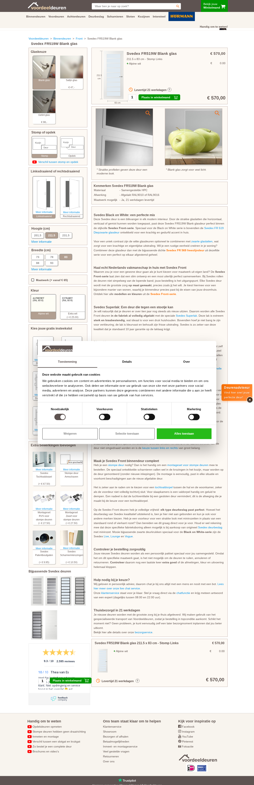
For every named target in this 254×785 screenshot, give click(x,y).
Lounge (116, 536)
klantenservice (110, 593)
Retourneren (111, 756)
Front (79, 38)
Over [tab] (186, 361)
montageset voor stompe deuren (187, 465)
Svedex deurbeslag (210, 527)
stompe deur (116, 465)
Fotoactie (187, 746)
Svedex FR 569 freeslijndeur (185, 250)
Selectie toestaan (127, 433)
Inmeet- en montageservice (120, 746)
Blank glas (44, 80)
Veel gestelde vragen (116, 751)
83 (65, 257)
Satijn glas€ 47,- (71, 84)
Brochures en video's (46, 751)
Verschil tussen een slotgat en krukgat (56, 741)
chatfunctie (183, 593)
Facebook (188, 726)
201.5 (37, 235)
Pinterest (187, 741)
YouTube (187, 736)
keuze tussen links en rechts (160, 448)
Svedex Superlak (186, 315)
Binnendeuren (62, 38)
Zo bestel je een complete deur (52, 746)
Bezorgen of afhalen (115, 736)
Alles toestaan (184, 433)
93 (51, 263)
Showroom (109, 731)
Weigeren (70, 433)
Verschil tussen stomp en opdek (58, 161)
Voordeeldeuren (39, 38)
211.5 (51, 235)
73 (37, 257)
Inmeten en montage (46, 736)
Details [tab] (127, 361)
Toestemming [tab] (67, 361)
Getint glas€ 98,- (44, 119)
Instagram (188, 731)
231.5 (65, 235)
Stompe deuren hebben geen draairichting (59, 731)
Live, (107, 536)
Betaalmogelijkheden (116, 741)
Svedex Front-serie (163, 294)
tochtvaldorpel (164, 487)
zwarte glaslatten (202, 241)
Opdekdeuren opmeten (47, 726)
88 (37, 263)
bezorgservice (143, 632)
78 (51, 257)
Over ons (108, 761)
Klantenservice (112, 726)
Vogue (129, 536)
